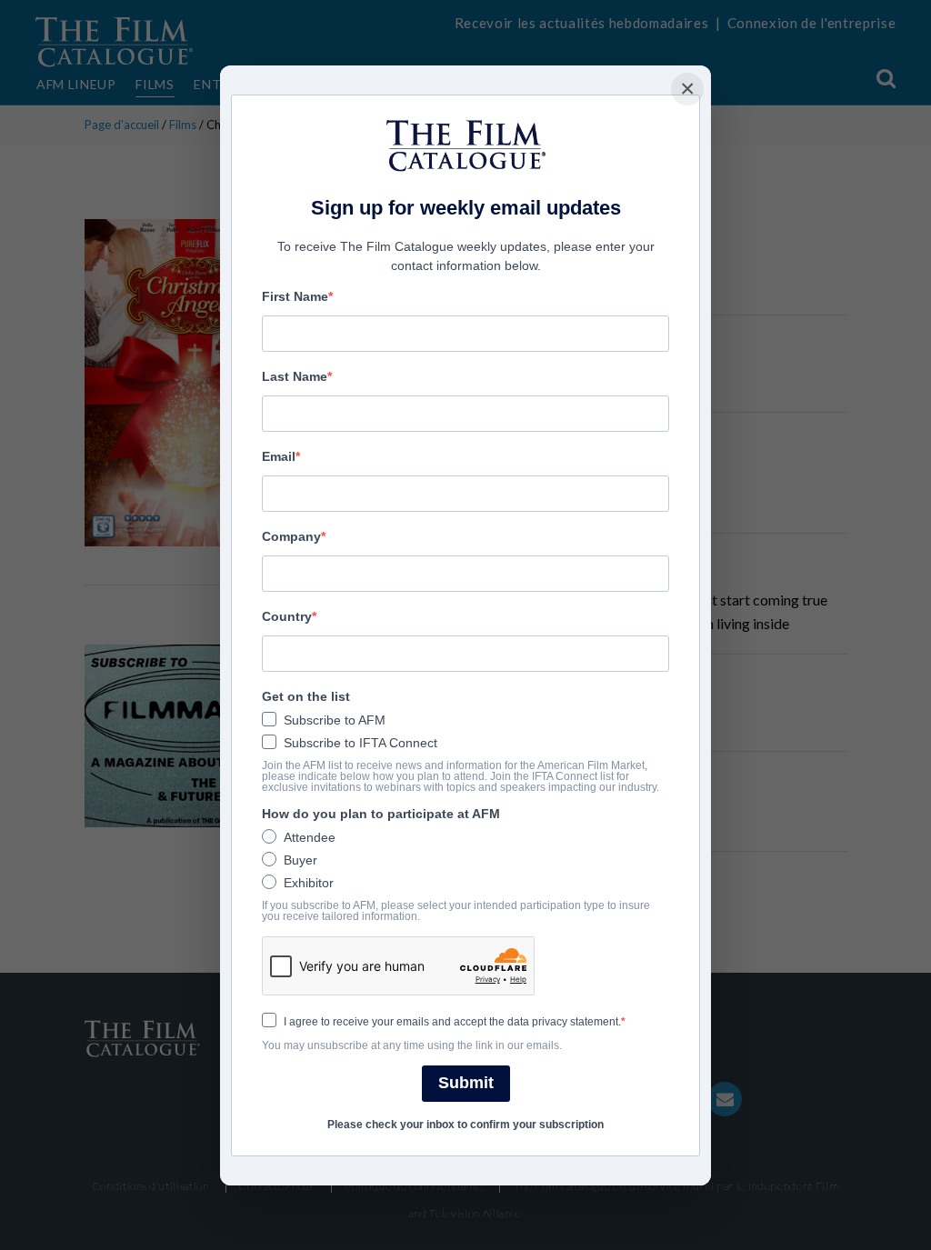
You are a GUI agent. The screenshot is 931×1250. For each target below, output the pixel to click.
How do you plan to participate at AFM (381, 813)
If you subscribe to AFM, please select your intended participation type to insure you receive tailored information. (456, 911)
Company (291, 536)
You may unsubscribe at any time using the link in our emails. (412, 1045)
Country (287, 616)
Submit (466, 1083)
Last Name (294, 376)
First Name (295, 296)
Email (278, 456)
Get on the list (306, 696)
